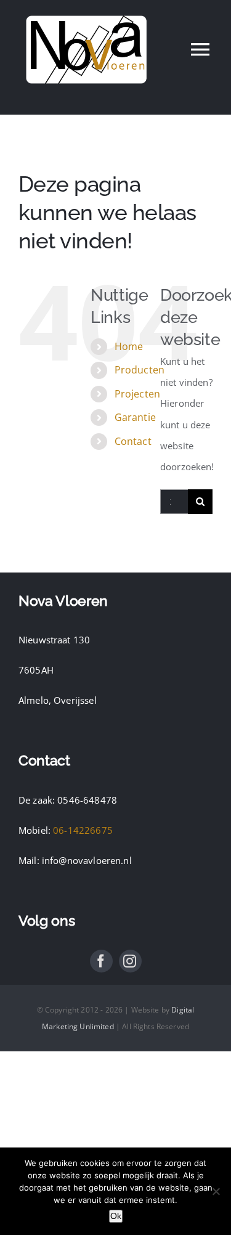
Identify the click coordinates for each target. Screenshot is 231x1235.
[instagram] (130, 961)
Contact (133, 441)
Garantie (135, 417)
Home (129, 346)
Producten (139, 370)
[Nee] (215, 1191)
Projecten (137, 394)
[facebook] (101, 961)
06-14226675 (83, 830)
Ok (115, 1216)
